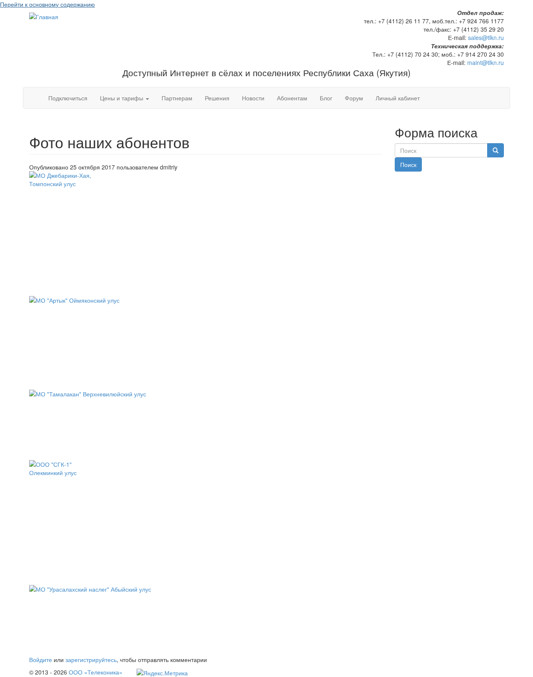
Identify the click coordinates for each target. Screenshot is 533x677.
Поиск (408, 164)
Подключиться (67, 98)
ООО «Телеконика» (94, 672)
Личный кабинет (398, 98)
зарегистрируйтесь (91, 659)
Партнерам (177, 98)
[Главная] (43, 16)
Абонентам (292, 98)
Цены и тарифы (122, 98)
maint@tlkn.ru (485, 62)
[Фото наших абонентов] (205, 233)
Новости (253, 98)
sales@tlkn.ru (486, 37)
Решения (217, 98)
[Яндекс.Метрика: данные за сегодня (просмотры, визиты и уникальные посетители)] (162, 673)
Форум (354, 98)
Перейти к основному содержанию (47, 4)
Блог (326, 98)
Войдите (40, 659)
